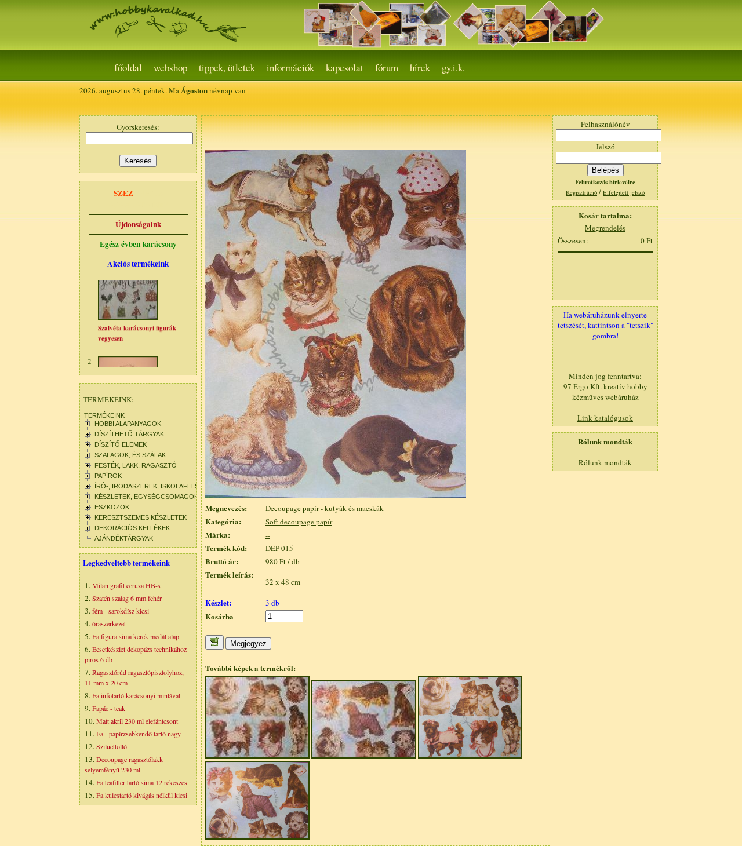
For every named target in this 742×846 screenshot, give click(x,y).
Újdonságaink (138, 224)
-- (267, 535)
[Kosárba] (214, 642)
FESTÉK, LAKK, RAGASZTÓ (135, 465)
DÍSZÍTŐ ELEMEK (120, 444)
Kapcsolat (344, 67)
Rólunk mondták (605, 462)
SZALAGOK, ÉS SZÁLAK (130, 454)
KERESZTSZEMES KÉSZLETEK (140, 517)
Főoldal (128, 67)
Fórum (386, 67)
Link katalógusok (605, 418)
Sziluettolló (111, 746)
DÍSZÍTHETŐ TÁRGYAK (129, 434)
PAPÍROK (108, 475)
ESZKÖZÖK (111, 507)
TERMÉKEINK (104, 415)
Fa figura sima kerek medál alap (135, 636)
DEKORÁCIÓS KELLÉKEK (132, 527)
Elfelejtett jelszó (624, 192)
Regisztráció (581, 192)
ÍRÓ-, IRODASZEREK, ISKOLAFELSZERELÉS (160, 486)
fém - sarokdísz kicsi (120, 610)
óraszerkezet (109, 623)
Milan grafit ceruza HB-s (126, 585)
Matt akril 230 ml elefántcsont (137, 720)
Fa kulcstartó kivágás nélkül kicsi (141, 795)
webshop (170, 67)
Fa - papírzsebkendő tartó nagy (138, 733)
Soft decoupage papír (298, 521)
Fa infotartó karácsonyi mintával (136, 695)
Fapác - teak (108, 708)
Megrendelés (605, 228)
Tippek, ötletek (227, 67)
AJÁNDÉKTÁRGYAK (123, 538)
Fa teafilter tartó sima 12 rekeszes (141, 782)
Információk (290, 67)
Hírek (420, 67)
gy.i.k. (453, 67)
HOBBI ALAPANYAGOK (127, 423)
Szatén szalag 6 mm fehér (127, 598)
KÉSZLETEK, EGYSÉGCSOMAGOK (146, 496)
